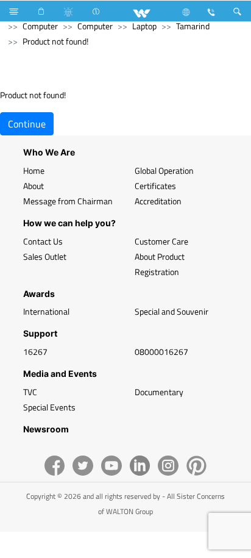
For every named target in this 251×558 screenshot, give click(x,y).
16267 (35, 351)
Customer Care (161, 241)
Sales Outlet (44, 256)
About (33, 185)
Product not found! (55, 41)
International (46, 311)
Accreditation (158, 201)
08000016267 (161, 351)
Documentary (159, 391)
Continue (27, 123)
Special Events (49, 407)
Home (33, 170)
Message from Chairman (68, 201)
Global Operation (164, 170)
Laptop (144, 26)
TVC (30, 391)
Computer (40, 26)
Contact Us (43, 241)
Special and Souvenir (171, 311)
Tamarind (193, 26)
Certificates (155, 185)
